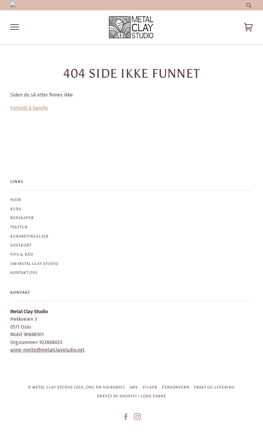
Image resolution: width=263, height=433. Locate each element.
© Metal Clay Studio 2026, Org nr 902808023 (76, 387)
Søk (133, 387)
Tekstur (19, 227)
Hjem (15, 199)
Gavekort (21, 245)
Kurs (15, 208)
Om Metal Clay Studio (34, 263)
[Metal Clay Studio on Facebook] (125, 418)
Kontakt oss (23, 272)
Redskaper (22, 217)
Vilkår (150, 387)
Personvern (175, 387)
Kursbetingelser (29, 236)
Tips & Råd (21, 254)
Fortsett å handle (29, 108)
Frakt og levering (214, 387)
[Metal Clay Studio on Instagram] (137, 418)
